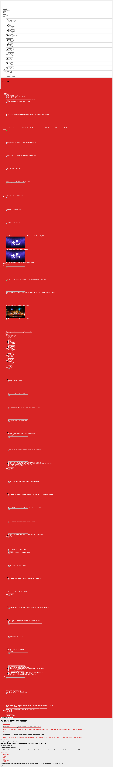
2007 (9, 24)
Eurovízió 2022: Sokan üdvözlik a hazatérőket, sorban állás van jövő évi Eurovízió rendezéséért (30, 494)
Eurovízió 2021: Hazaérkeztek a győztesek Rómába (20, 464)
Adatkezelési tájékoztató (12, 76)
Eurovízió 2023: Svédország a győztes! (17, 565)
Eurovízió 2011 (11, 29)
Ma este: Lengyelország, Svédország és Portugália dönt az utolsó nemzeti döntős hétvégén (27, 114)
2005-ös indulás (12, 21)
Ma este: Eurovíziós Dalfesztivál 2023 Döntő (18, 591)
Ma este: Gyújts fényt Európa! (15, 380)
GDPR (4, 761)
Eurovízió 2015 (9, 34)
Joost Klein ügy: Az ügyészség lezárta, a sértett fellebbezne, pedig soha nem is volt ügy (28, 607)
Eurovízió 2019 (9, 50)
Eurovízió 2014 (11, 33)
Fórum (4, 14)
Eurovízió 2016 (9, 38)
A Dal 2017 (11, 44)
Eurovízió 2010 (11, 28)
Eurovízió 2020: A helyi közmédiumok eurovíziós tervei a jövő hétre (24, 407)
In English (5, 69)
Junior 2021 (11, 58)
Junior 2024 (11, 66)
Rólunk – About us (7, 71)
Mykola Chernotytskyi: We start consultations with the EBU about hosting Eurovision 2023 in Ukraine (29, 705)
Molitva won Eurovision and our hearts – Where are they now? (20, 709)
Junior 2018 (11, 49)
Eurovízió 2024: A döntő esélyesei (16, 649)
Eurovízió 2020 (9, 54)
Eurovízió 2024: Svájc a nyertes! (15, 636)
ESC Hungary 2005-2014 (11, 20)
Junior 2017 (11, 45)
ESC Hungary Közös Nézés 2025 (13, 690)
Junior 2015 (11, 36)
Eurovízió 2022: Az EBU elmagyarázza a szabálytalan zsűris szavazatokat (25, 534)
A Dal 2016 (11, 39)
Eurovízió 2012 (11, 30)
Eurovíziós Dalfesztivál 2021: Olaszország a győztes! (20, 465)
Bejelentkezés (6, 760)
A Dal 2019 (11, 52)
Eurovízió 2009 (11, 26)
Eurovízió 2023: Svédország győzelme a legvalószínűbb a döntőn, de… (25, 578)
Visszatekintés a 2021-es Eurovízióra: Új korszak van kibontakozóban (24, 449)
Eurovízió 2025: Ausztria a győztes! (16, 665)
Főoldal (5, 9)
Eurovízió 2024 (9, 64)
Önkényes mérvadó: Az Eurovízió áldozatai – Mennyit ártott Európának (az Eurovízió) (26, 279)
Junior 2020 (11, 55)
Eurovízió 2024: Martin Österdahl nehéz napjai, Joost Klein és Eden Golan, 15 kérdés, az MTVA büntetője (30, 292)
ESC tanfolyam (9, 75)
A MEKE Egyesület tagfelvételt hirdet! (14, 195)
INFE (4, 12)
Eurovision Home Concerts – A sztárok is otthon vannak (21, 433)
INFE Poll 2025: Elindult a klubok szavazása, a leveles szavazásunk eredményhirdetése (26, 236)
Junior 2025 (11, 68)
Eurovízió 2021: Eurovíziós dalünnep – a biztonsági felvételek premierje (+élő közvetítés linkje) (30, 463)
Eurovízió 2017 (9, 41)
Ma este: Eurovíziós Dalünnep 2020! (16, 393)
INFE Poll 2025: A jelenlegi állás (13, 222)
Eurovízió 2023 (9, 62)
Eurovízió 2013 (11, 31)
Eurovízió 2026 (6, 10)
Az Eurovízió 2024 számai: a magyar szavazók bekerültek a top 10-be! (24, 620)
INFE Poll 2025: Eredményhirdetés (14, 209)
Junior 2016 (11, 40)
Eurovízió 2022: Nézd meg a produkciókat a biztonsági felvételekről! (24, 481)
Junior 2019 (11, 53)
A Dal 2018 (11, 48)
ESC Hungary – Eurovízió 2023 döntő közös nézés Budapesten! (20, 181)
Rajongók (5, 757)
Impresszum (6, 754)
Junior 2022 (11, 61)
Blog (4, 16)
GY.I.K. (7, 73)
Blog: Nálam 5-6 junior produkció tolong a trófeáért (18, 318)
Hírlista (5, 17)
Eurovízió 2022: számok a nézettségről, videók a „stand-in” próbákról (24, 507)
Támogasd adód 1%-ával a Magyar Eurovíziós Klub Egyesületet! (21, 142)
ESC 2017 (10, 43)
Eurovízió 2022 (9, 59)
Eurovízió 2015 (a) (12, 35)
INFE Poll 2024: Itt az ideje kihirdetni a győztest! (17, 249)
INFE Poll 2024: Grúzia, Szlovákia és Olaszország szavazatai (20, 262)
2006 (9, 23)
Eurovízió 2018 (9, 46)
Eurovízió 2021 (9, 57)
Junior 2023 (11, 63)
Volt (7, 19)
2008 (9, 25)
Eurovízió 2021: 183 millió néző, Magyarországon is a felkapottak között (25, 462)
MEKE (4, 11)
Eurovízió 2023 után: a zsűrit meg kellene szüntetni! (20, 549)
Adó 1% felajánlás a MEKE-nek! (13, 168)
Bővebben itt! (4, 752)
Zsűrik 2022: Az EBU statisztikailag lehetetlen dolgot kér (21, 521)
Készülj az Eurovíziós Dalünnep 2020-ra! (17, 420)
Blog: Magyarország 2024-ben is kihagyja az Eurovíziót (19, 332)
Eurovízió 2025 (9, 67)
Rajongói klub (9, 72)
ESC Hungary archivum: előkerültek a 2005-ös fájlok (18, 305)
